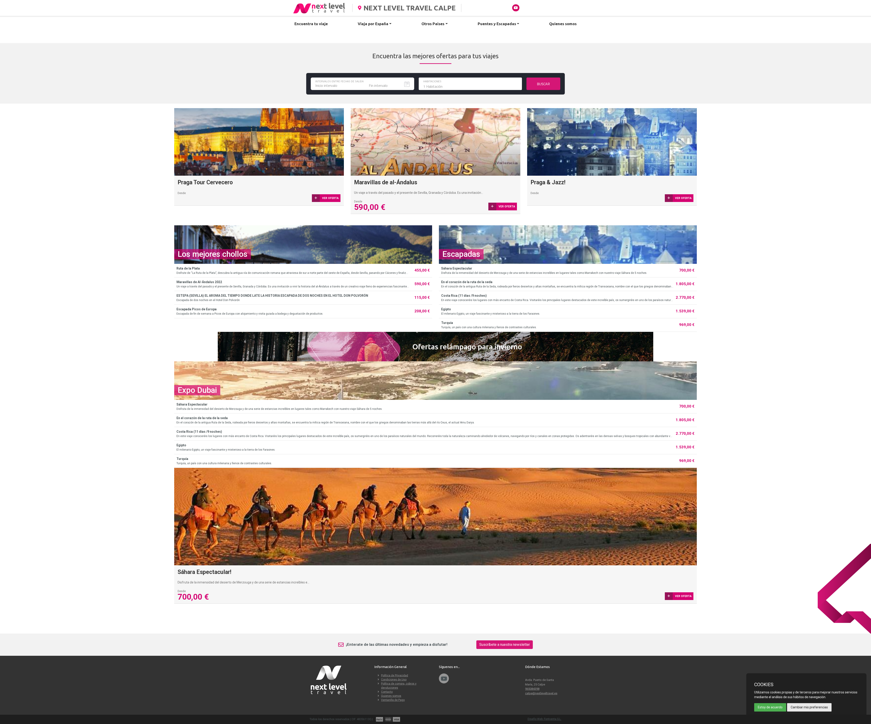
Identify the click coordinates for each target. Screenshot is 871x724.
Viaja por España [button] (373, 24)
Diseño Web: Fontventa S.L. (544, 719)
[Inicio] (320, 8)
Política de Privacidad (394, 675)
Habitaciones (432, 81)
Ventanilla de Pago (393, 700)
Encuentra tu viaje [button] (311, 24)
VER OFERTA (507, 206)
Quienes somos (391, 695)
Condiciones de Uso (393, 679)
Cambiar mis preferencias (809, 707)
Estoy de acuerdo (770, 707)
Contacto (387, 691)
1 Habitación (433, 86)
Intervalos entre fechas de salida (339, 81)
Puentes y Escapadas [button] (497, 24)
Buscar (543, 84)
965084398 (532, 688)
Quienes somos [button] (563, 24)
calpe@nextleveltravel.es (541, 693)
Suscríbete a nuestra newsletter (504, 644)
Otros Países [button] (432, 24)
